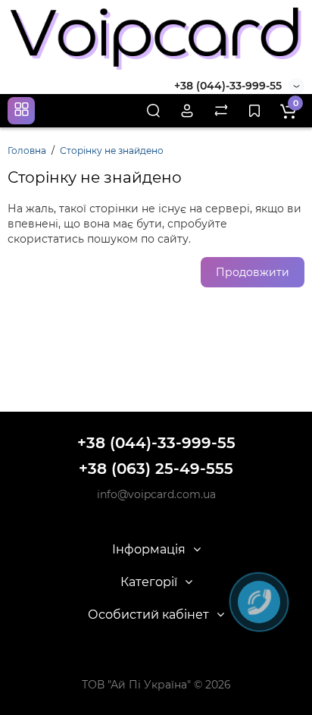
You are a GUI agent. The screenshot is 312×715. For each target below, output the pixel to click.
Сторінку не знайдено (112, 150)
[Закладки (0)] (254, 110)
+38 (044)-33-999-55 (228, 86)
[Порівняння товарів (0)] (221, 110)
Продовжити (252, 272)
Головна (27, 150)
